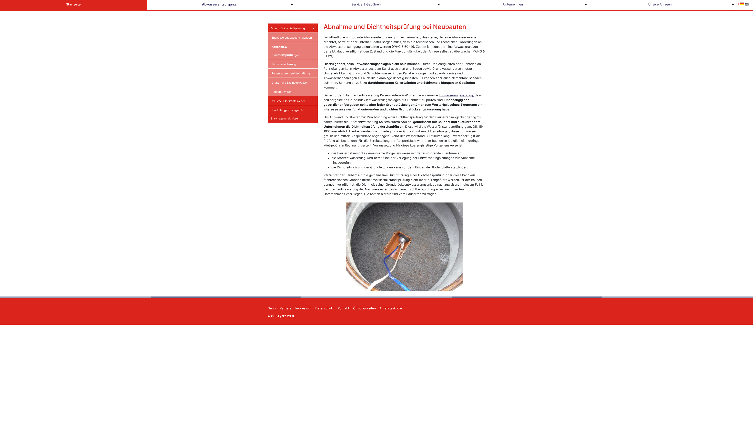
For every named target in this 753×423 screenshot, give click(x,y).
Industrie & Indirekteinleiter (288, 101)
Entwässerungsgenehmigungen (292, 37)
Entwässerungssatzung (456, 95)
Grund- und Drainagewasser (290, 82)
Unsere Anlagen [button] (660, 4)
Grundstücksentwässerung (288, 28)
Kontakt (343, 308)
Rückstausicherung (284, 64)
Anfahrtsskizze (391, 308)
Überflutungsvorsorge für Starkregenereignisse (287, 114)
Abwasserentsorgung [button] (219, 4)
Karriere (285, 308)
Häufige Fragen (281, 91)
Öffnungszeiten (364, 308)
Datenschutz (324, 308)
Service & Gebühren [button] (366, 4)
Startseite (73, 4)
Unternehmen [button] (513, 4)
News (272, 308)
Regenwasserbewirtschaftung (291, 73)
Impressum (303, 308)
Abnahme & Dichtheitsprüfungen (286, 51)
